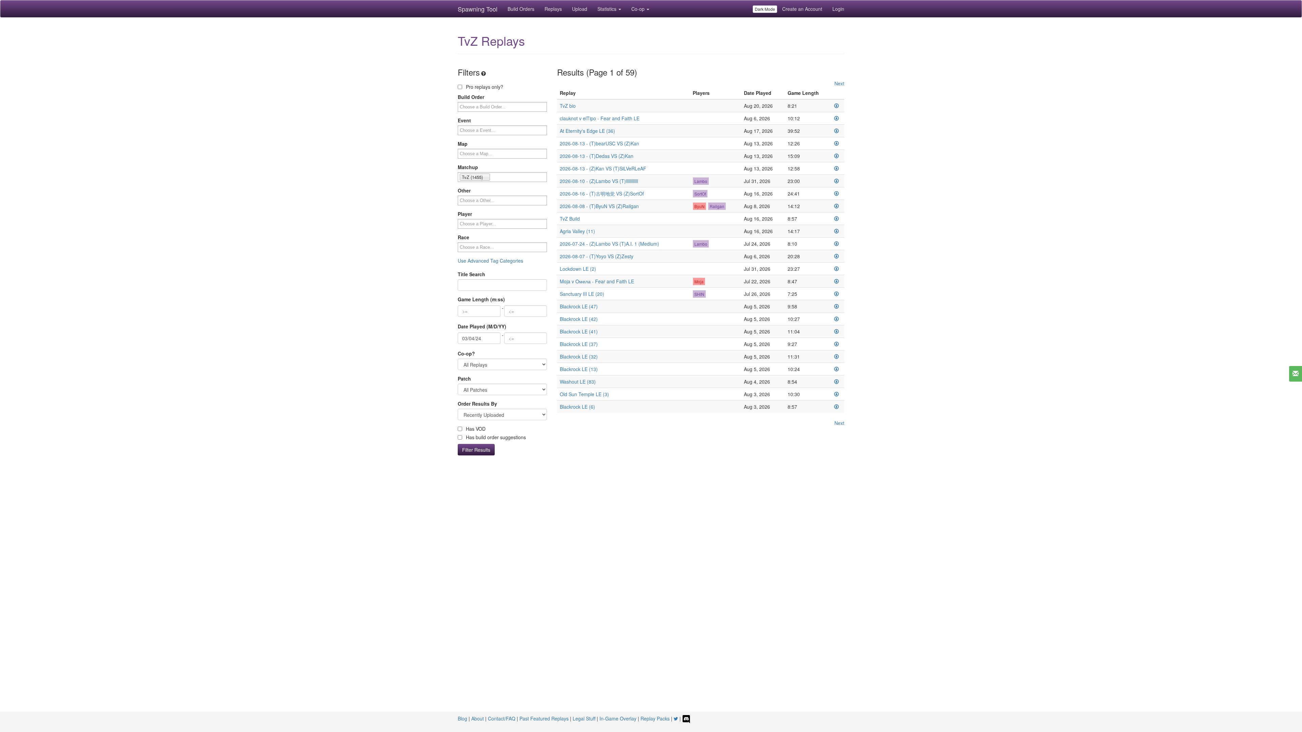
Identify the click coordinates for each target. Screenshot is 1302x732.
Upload (579, 8)
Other (464, 190)
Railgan (717, 206)
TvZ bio (568, 105)
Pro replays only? (484, 86)
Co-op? (466, 353)
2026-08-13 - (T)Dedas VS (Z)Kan (596, 155)
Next (839, 83)
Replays (553, 8)
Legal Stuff (584, 718)
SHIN (699, 294)
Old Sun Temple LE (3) (584, 394)
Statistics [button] (607, 8)
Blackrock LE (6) (577, 406)
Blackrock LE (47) (579, 306)
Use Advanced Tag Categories (490, 260)
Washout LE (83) (578, 381)
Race (463, 237)
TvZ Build (570, 218)
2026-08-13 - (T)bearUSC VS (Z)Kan (599, 143)
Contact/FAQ (501, 718)
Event (464, 120)
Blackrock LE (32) (579, 356)
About (477, 718)
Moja (699, 281)
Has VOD (475, 428)
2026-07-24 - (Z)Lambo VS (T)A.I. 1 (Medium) (609, 243)
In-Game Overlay (617, 718)
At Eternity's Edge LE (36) (587, 130)
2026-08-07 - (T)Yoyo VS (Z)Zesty (596, 256)
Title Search (471, 274)
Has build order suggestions (495, 437)
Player (465, 213)
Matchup (468, 167)
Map (463, 143)
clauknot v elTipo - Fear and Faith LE (599, 118)
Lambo (700, 181)
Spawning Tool (477, 8)
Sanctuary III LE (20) (582, 293)
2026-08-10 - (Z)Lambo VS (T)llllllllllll (599, 181)
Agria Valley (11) (577, 231)
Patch (464, 378)
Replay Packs (655, 718)
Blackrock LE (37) (579, 344)
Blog (462, 718)
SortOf (700, 194)
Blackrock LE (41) (579, 331)
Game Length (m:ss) (481, 299)
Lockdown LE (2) (578, 268)
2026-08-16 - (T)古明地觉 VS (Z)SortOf (602, 193)
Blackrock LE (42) (579, 319)
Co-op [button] (638, 8)
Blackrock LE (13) (579, 369)
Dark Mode (765, 9)
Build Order (471, 97)
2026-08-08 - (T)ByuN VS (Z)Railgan (599, 206)
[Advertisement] (651, 519)
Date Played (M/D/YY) (482, 326)
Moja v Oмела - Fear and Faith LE (597, 281)
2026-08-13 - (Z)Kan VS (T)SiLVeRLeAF (603, 168)
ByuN (699, 206)
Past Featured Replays (544, 718)
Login (838, 8)
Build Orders (521, 8)
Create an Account (802, 8)
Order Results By (477, 403)
